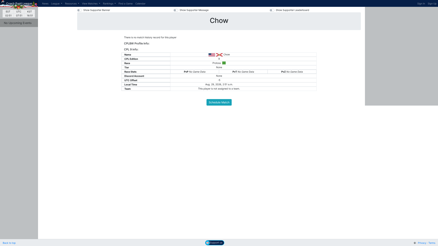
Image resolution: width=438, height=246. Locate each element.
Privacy (422, 242)
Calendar (140, 3)
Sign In (421, 3)
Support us (216, 242)
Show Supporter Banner (96, 10)
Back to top (9, 242)
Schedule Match (219, 102)
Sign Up (432, 3)
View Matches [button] (90, 3)
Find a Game (126, 3)
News (45, 3)
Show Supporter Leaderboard (292, 10)
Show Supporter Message (194, 10)
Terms (431, 242)
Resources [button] (71, 3)
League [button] (55, 3)
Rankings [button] (108, 3)
